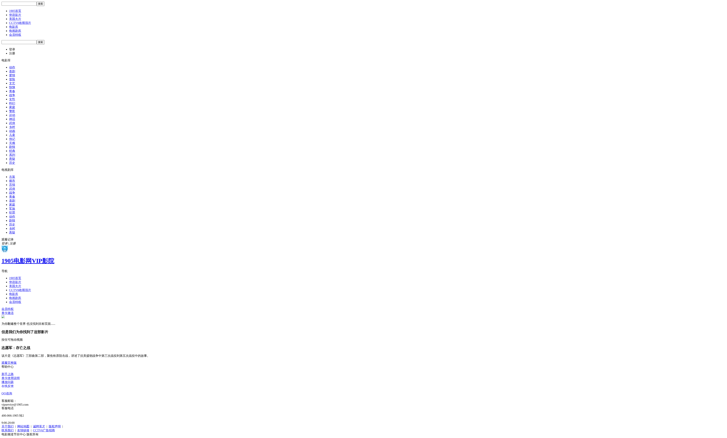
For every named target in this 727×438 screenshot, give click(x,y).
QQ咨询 (7, 393)
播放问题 (8, 382)
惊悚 (12, 87)
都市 (12, 180)
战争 (12, 95)
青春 (12, 91)
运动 (12, 115)
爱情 (12, 75)
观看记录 (8, 239)
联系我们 (8, 430)
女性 (12, 99)
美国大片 (15, 18)
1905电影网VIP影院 (28, 260)
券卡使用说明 (11, 378)
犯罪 (12, 212)
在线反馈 (8, 386)
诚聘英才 (39, 426)
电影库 (13, 26)
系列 (12, 154)
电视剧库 (15, 30)
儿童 (12, 135)
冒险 (12, 79)
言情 (12, 184)
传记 (12, 139)
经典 (12, 150)
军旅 (12, 208)
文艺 (12, 83)
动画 (12, 131)
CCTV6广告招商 (44, 430)
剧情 (12, 146)
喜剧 (12, 71)
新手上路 (8, 374)
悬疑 (12, 158)
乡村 (12, 127)
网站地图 (23, 426)
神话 (12, 119)
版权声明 (55, 426)
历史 (12, 162)
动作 (12, 67)
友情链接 (23, 430)
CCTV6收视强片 (20, 22)
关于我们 (8, 426)
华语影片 (15, 14)
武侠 (12, 123)
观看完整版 (9, 362)
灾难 (12, 142)
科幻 (12, 103)
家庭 (12, 107)
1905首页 (15, 10)
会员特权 (15, 34)
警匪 (12, 111)
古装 (12, 176)
